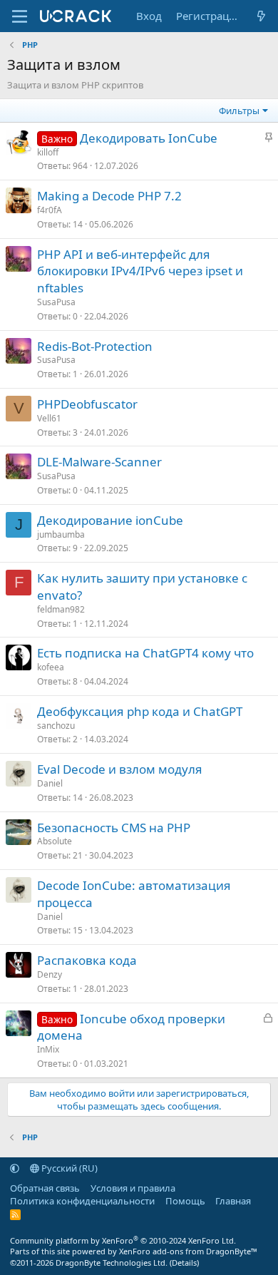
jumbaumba (61, 534)
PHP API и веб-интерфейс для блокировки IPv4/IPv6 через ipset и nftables (140, 271)
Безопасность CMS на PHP (113, 827)
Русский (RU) (68, 1168)
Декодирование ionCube (110, 520)
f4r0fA (49, 210)
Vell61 (49, 418)
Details (184, 1262)
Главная (233, 1200)
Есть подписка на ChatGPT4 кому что (145, 653)
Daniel (50, 783)
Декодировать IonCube (148, 138)
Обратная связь (45, 1188)
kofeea (50, 667)
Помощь (185, 1200)
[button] (14, 1168)
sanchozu (56, 726)
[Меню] (19, 16)
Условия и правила (133, 1188)
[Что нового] (261, 16)
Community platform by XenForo (123, 1240)
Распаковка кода (87, 960)
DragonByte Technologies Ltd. (112, 1262)
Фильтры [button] (239, 110)
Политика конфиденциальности (82, 1200)
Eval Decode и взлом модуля (119, 769)
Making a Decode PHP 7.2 (109, 196)
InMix (48, 1049)
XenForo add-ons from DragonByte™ (188, 1251)
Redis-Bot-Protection (95, 346)
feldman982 (61, 609)
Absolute (54, 841)
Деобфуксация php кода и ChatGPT (139, 711)
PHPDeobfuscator (87, 404)
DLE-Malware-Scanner (99, 462)
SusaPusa (56, 302)
